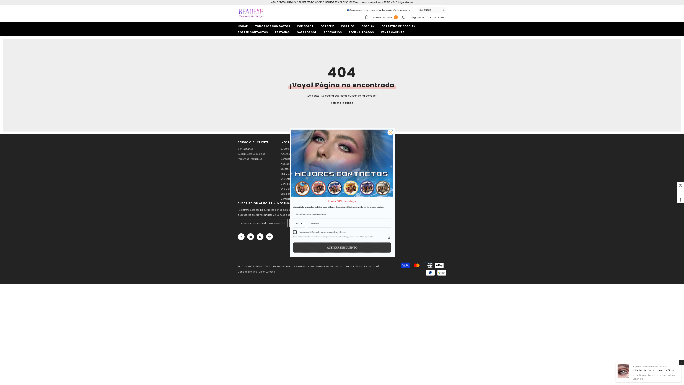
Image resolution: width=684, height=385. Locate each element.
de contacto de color (342, 266)
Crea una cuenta (436, 17)
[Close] (390, 132)
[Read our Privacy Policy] (389, 238)
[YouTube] (269, 236)
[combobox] (429, 10)
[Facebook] (241, 236)
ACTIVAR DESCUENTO (342, 248)
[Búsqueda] (432, 10)
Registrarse (417, 17)
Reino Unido (371, 266)
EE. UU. (359, 266)
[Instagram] (250, 236)
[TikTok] (260, 236)
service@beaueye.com (398, 10)
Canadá (243, 271)
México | (254, 271)
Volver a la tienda (342, 102)
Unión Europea (267, 271)
